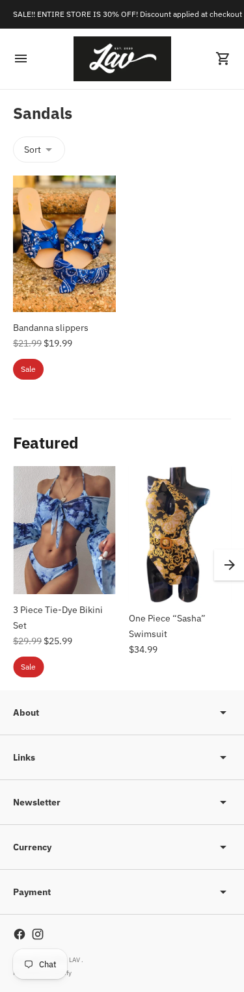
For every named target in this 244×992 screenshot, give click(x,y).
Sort (32, 149)
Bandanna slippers (50, 327)
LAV (75, 960)
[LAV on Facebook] (19, 934)
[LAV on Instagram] (37, 934)
